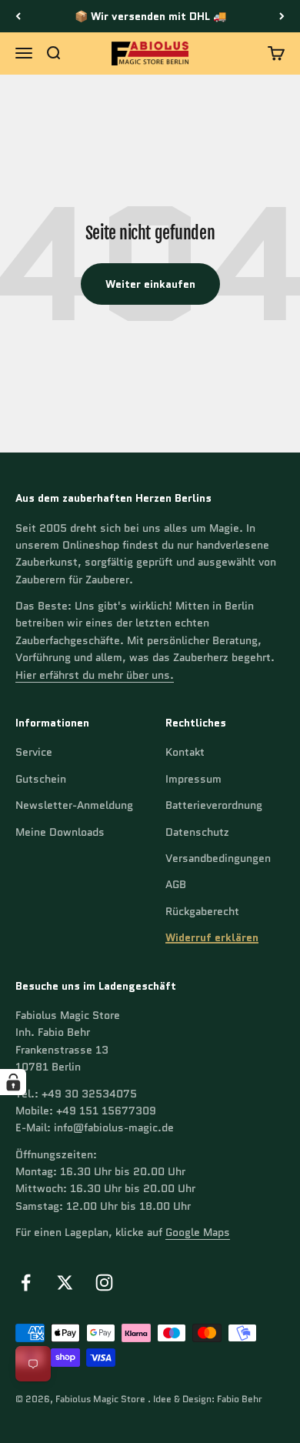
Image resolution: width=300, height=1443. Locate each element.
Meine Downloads (60, 832)
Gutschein (40, 779)
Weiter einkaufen (150, 284)
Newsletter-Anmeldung (74, 805)
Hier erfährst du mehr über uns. (94, 675)
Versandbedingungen (218, 858)
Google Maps (197, 1232)
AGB (175, 884)
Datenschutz (197, 832)
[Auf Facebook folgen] (25, 1282)
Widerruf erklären (211, 937)
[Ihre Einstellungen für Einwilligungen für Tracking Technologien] (13, 1082)
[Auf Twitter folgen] (65, 1282)
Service (33, 752)
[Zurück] (18, 16)
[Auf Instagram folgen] (104, 1282)
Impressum (193, 779)
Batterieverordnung (213, 805)
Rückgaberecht (202, 911)
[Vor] (282, 16)
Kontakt (185, 752)
